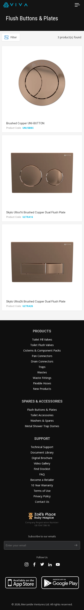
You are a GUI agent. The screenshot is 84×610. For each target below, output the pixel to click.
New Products (42, 389)
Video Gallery (42, 463)
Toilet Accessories (42, 415)
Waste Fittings (42, 378)
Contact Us (42, 502)
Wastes (42, 372)
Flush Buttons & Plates (42, 409)
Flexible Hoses (42, 383)
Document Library (42, 452)
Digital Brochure (42, 458)
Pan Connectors (42, 356)
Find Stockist (42, 469)
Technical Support (42, 447)
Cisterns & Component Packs (42, 350)
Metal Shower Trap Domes (42, 426)
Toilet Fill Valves (42, 339)
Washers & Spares (42, 420)
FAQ (42, 474)
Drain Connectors (42, 361)
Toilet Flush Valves (42, 345)
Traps (42, 367)
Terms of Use (42, 491)
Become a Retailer (42, 480)
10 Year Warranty (42, 485)
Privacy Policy (42, 496)
